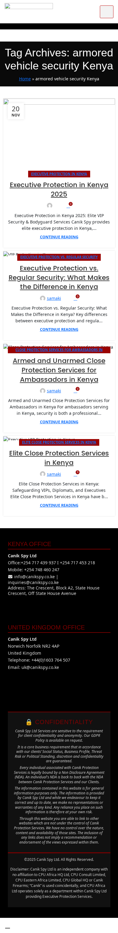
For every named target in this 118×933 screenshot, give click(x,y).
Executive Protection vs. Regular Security (59, 257)
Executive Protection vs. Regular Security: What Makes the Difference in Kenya (59, 277)
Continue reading (59, 237)
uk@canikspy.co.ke (40, 667)
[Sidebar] (7, 925)
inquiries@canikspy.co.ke (33, 582)
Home (25, 79)
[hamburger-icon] (106, 11)
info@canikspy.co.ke (34, 576)
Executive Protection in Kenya (59, 174)
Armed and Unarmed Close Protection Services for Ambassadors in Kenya (59, 370)
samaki (54, 298)
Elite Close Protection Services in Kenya (59, 442)
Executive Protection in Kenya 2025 (59, 189)
